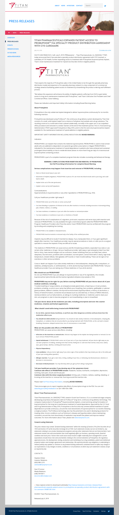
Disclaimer (96, 511)
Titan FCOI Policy (86, 511)
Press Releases (25, 32)
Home (9, 32)
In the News (11, 53)
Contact (79, 6)
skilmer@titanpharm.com (43, 465)
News (63, 6)
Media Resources (13, 57)
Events (10, 45)
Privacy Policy (76, 511)
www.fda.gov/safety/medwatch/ (45, 388)
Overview (11, 38)
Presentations (13, 49)
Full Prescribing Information (52, 382)
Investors (70, 6)
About (57, 6)
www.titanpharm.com (82, 418)
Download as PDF (105, 50)
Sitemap (103, 511)
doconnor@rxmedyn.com (43, 476)
